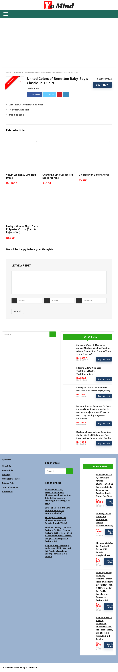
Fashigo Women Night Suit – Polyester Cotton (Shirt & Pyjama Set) (22, 229)
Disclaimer (7, 491)
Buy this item (104, 359)
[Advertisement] (59, 41)
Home (8, 72)
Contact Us (7, 470)
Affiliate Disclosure (11, 478)
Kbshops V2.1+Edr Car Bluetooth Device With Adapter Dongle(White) (56, 520)
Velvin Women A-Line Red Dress (21, 176)
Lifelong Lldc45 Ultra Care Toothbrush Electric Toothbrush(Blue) (88, 370)
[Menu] (6, 14)
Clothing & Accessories (22, 72)
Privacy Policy (9, 483)
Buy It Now (102, 84)
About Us (6, 465)
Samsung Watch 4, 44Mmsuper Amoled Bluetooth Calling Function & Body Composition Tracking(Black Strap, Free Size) (58, 496)
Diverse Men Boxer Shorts (94, 174)
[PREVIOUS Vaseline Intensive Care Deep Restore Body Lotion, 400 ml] (3, 664)
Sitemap (6, 474)
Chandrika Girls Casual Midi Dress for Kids (57, 176)
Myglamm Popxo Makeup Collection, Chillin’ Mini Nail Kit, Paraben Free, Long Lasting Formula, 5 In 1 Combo (93, 435)
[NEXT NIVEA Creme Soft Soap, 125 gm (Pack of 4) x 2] (115, 664)
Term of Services (10, 487)
